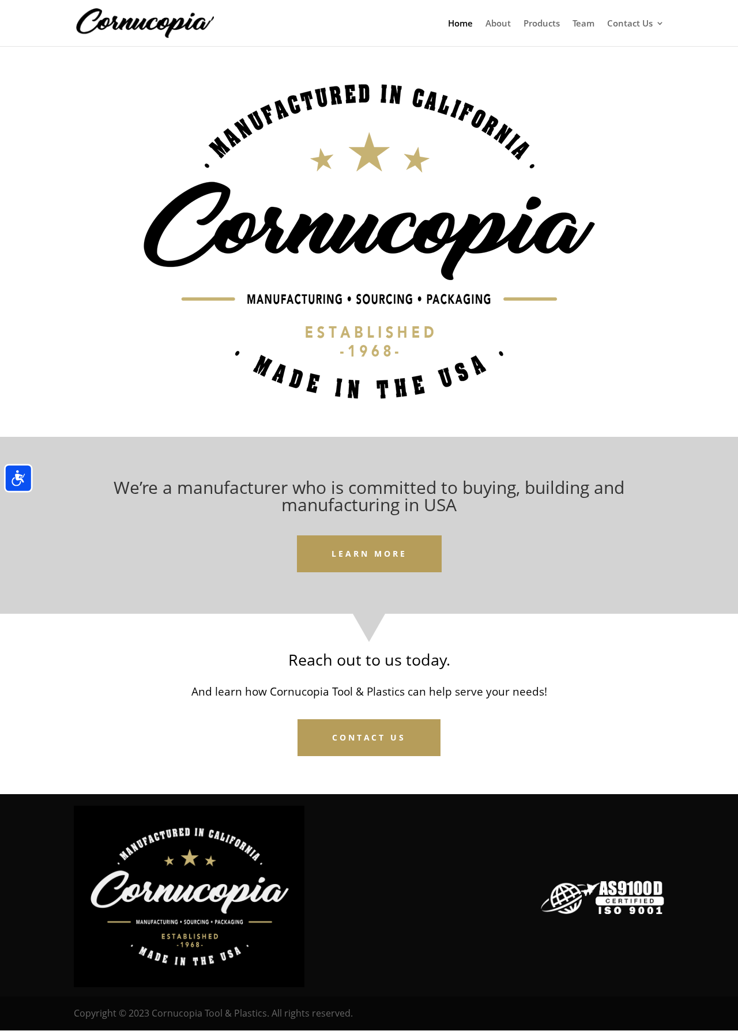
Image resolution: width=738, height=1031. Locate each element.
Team (583, 24)
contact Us (369, 737)
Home (460, 24)
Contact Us (630, 24)
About (498, 24)
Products (542, 24)
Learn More (369, 553)
